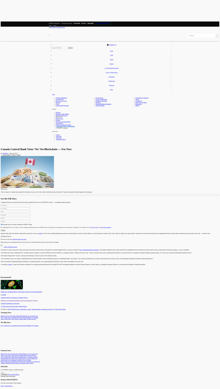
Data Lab (111, 85)
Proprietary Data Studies (62, 114)
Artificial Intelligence (61, 98)
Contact (55, 25)
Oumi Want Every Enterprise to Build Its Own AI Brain (16, 360)
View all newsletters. (13, 374)
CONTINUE (4, 374)
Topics (53, 94)
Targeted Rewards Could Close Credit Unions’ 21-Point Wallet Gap (19, 358)
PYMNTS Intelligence (54, 23)
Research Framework (61, 115)
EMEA (137, 105)
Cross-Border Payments (62, 105)
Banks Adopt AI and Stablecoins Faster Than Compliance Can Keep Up (20, 361)
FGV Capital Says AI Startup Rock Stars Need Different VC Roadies (19, 317)
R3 (53, 309)
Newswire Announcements (63, 122)
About (50, 25)
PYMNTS (5, 153)
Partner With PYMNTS (103, 23)
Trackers (58, 112)
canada (29, 309)
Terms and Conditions (105, 227)
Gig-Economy (99, 98)
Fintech (112, 64)
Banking (58, 102)
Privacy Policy (94, 227)
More (111, 89)
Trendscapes (111, 81)
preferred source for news (19, 239)
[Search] (217, 36)
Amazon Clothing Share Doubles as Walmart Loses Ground (17, 363)
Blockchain (23, 309)
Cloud (57, 104)
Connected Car (60, 99)
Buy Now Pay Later (61, 101)
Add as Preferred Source (10, 247)
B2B (112, 55)
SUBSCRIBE (90, 23)
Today (111, 51)
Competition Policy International (65, 126)
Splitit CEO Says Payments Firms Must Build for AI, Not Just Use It (19, 316)
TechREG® (138, 101)
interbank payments (47, 309)
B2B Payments (15, 309)
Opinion (58, 120)
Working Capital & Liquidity (63, 125)
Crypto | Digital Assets (112, 72)
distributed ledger (36, 309)
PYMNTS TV (112, 45)
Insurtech (98, 102)
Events (83, 23)
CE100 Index (59, 123)
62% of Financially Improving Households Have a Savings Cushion (19, 357)
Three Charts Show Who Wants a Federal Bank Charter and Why (18, 319)
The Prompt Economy (66, 23)
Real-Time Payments (141, 102)
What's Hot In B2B (60, 309)
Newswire (77, 23)
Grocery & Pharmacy (101, 99)
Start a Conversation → (7, 386)
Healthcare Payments (101, 101)
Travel (137, 99)
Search (70, 48)
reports (10, 264)
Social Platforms (100, 105)
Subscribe (58, 136)
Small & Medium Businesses (103, 104)
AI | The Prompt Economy (112, 68)
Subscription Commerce (141, 98)
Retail (111, 59)
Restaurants (138, 104)
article (40, 233)
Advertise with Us (61, 139)
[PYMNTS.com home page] (57, 27)
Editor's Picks (59, 118)
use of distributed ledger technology (89, 250)
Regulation (112, 76)
